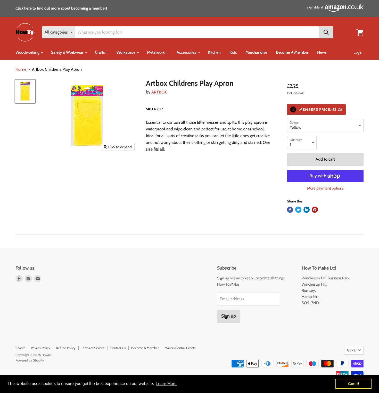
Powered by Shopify (29, 360)
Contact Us (118, 348)
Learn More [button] (166, 383)
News (322, 52)
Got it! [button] (353, 384)
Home (20, 69)
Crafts (100, 52)
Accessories (187, 52)
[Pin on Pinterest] (315, 210)
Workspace (126, 52)
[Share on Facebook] (290, 210)
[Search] (326, 32)
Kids (233, 52)
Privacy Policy (40, 348)
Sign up (228, 316)
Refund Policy (66, 348)
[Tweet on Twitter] (298, 210)
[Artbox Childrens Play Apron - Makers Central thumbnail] (25, 91)
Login (357, 52)
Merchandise (256, 52)
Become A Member (292, 52)
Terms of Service (93, 348)
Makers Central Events (179, 348)
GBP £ (351, 350)
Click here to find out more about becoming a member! (61, 8)
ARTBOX (159, 92)
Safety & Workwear (67, 52)
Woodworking (27, 52)
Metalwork (156, 52)
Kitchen (214, 52)
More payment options (325, 188)
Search (20, 348)
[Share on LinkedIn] (306, 210)
